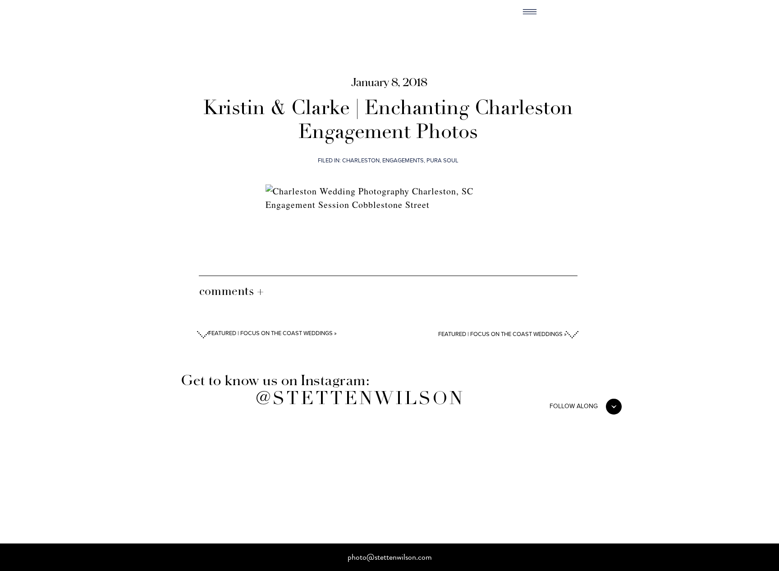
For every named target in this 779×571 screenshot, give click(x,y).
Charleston (361, 160)
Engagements (403, 160)
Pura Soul (442, 160)
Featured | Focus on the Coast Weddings (500, 334)
